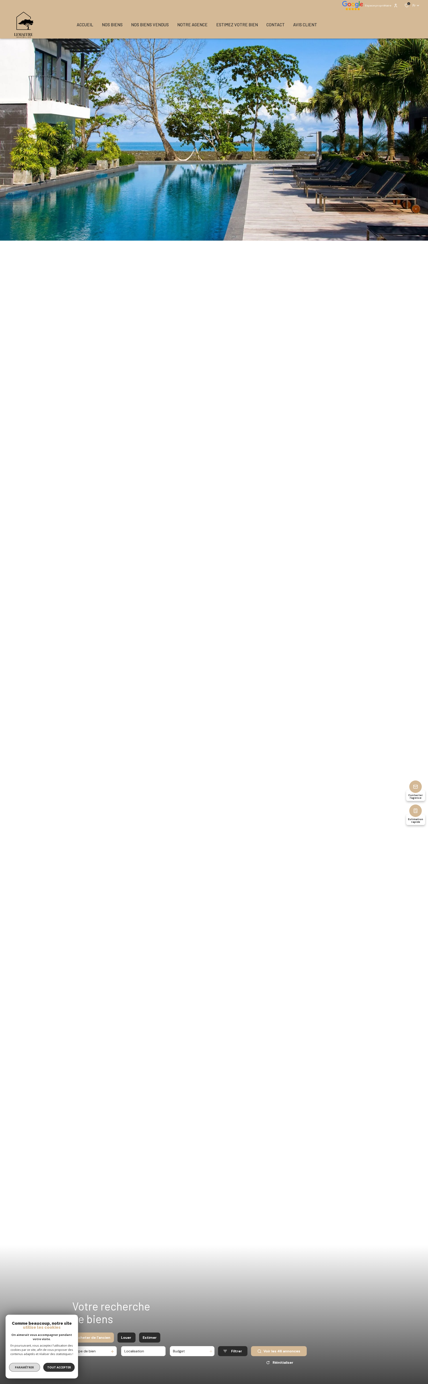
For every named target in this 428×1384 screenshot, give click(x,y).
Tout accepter (59, 1367)
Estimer (150, 1337)
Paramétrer (24, 1367)
